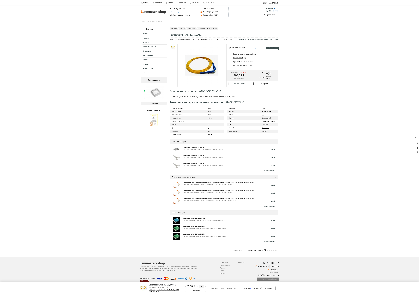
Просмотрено (269, 288)
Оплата (170, 3)
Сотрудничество (225, 265)
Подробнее (154, 103)
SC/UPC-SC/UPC (267, 111)
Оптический (265, 128)
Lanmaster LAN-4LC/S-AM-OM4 (194, 234)
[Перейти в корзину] (263, 10)
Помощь (146, 3)
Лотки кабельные (149, 47)
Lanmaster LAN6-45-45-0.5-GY (194, 147)
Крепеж (146, 38)
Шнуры (145, 73)
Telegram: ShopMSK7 (210, 15)
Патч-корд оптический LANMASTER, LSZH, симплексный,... (164, 290)
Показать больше (269, 171)
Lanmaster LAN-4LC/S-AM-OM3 (194, 226)
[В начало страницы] (277, 288)
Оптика (145, 60)
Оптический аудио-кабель (270, 121)
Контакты (195, 3)
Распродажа (224, 263)
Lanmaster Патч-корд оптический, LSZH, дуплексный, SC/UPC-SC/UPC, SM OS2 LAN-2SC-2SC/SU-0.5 (219, 183)
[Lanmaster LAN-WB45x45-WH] (153, 92)
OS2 (209, 131)
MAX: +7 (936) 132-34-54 (211, 12)
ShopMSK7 (274, 270)
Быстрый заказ (239, 84)
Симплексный (266, 118)
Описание (214, 288)
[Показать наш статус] (154, 120)
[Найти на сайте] (276, 21)
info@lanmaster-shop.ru (268, 275)
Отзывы (221, 288)
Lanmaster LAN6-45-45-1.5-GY (194, 163)
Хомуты (146, 42)
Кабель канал (148, 68)
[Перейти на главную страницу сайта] (153, 12)
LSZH (263, 108)
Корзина (256, 288)
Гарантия (158, 3)
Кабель (145, 33)
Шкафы (146, 64)
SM (263, 115)
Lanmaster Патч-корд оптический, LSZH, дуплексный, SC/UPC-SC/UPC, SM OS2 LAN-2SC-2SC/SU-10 (219, 198)
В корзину (264, 84)
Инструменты (148, 55)
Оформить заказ (270, 15)
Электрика (147, 51)
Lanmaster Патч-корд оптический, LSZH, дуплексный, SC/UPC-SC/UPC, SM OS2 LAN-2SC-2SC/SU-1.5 (219, 191)
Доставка (182, 3)
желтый (264, 131)
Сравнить (247, 288)
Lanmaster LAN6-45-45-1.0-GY (194, 155)
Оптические (191, 29)
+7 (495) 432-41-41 (178, 8)
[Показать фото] (173, 47)
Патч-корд (265, 124)
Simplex (210, 134)
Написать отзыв (237, 250)
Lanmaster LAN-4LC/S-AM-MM (194, 218)
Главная (174, 29)
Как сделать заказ (231, 288)
